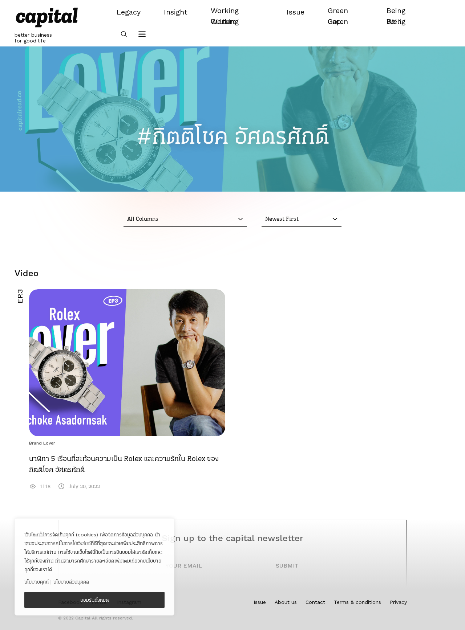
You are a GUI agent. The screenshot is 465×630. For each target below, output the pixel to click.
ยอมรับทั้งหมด (94, 600)
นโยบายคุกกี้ (36, 582)
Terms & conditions (357, 602)
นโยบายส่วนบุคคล (71, 582)
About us (286, 602)
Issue (260, 602)
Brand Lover (42, 443)
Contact (315, 602)
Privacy (398, 602)
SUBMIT (287, 565)
